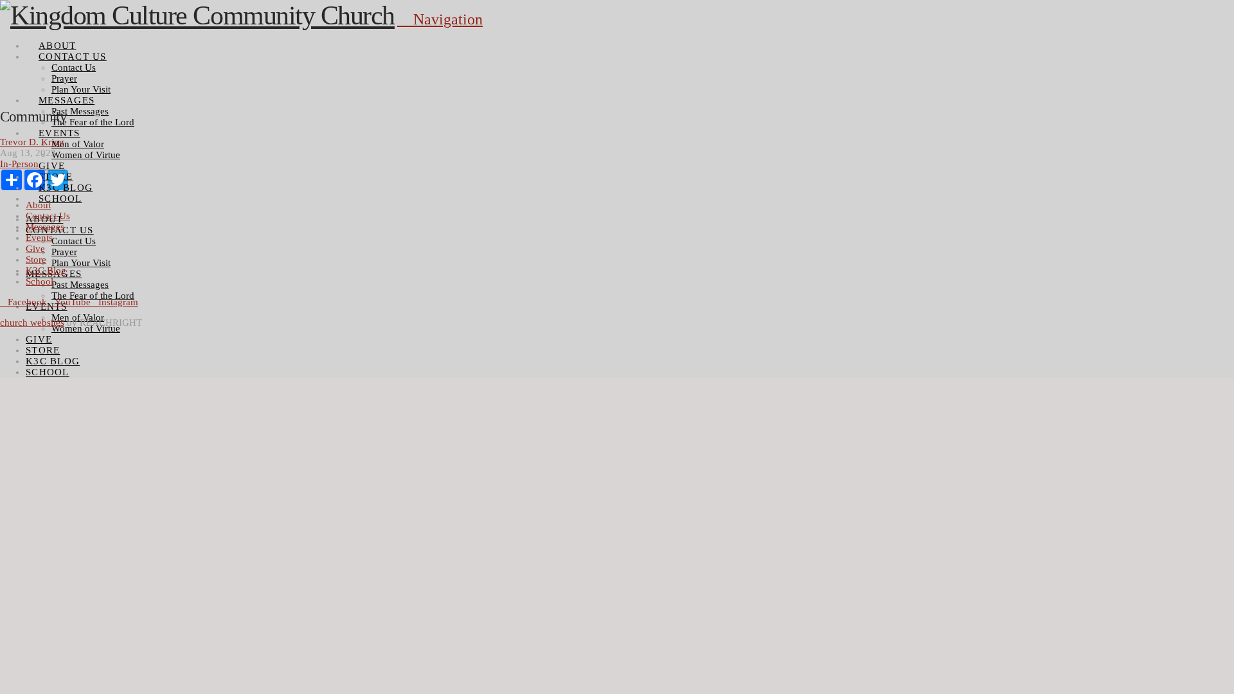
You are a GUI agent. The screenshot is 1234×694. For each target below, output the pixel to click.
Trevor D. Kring (32, 142)
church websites (32, 322)
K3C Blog (46, 270)
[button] (440, 19)
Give (35, 249)
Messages (45, 227)
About (38, 205)
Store (36, 259)
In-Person (19, 164)
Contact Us (48, 216)
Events (39, 238)
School (39, 281)
